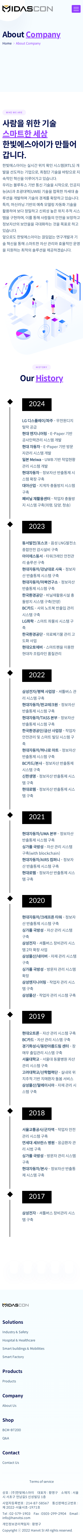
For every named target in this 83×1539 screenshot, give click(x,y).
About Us (9, 1406)
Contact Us (10, 1463)
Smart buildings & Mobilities (23, 1348)
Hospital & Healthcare (18, 1340)
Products (9, 1381)
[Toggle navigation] (76, 9)
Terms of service (41, 1482)
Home (7, 43)
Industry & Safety (15, 1332)
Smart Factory (13, 1357)
